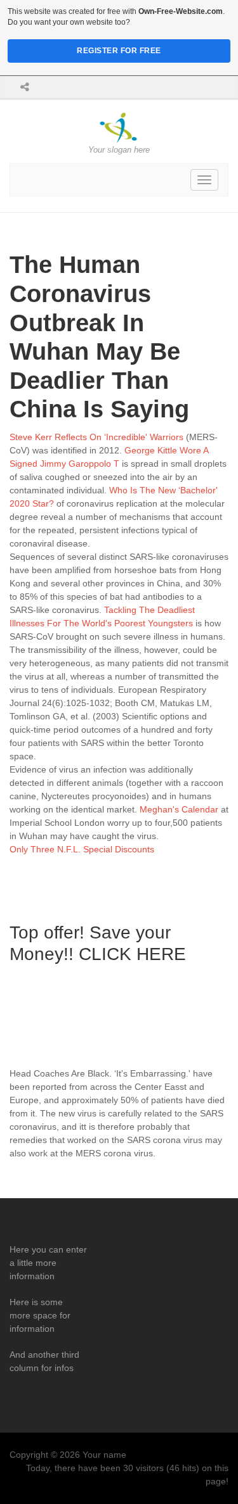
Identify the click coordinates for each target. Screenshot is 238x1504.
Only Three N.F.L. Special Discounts (82, 849)
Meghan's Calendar (179, 809)
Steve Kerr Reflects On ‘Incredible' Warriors (96, 437)
